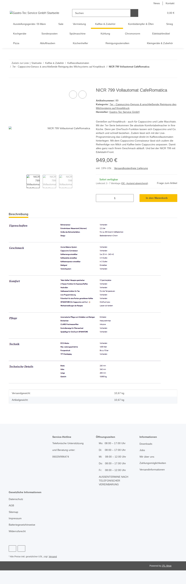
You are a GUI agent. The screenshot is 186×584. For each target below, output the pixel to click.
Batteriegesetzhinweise (22, 524)
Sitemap (13, 512)
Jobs (142, 450)
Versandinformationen (152, 469)
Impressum (15, 518)
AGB (11, 505)
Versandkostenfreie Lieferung (131, 168)
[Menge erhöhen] (130, 198)
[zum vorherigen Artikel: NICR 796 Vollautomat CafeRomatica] (173, 74)
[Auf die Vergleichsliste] (73, 95)
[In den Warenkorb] (12, 86)
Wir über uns (147, 456)
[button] (148, 13)
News (156, 3)
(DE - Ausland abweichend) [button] (134, 183)
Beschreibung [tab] (18, 214)
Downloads (146, 443)
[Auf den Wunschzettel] (82, 95)
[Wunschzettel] (155, 13)
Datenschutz (16, 499)
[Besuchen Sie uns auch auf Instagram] (21, 548)
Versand (53, 556)
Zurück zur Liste (20, 63)
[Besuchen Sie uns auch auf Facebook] (12, 548)
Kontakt (170, 3)
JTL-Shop (166, 566)
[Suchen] (134, 13)
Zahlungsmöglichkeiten (153, 463)
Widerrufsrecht (17, 531)
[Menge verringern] (100, 198)
